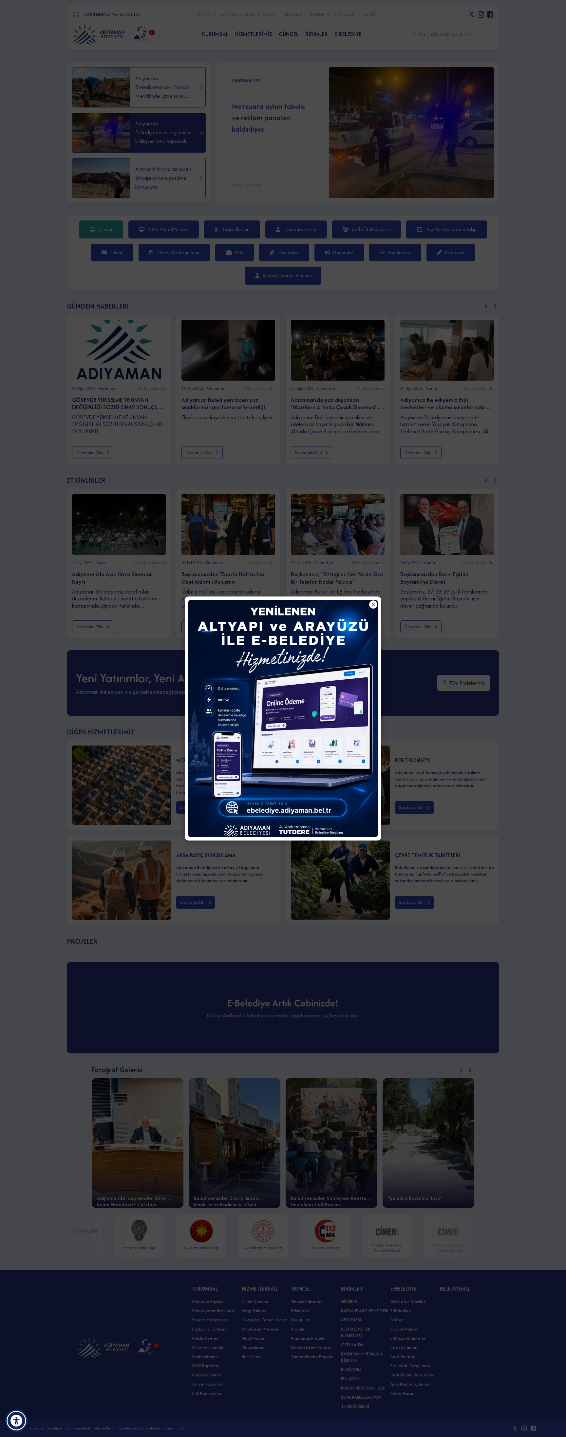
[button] (16, 1420)
